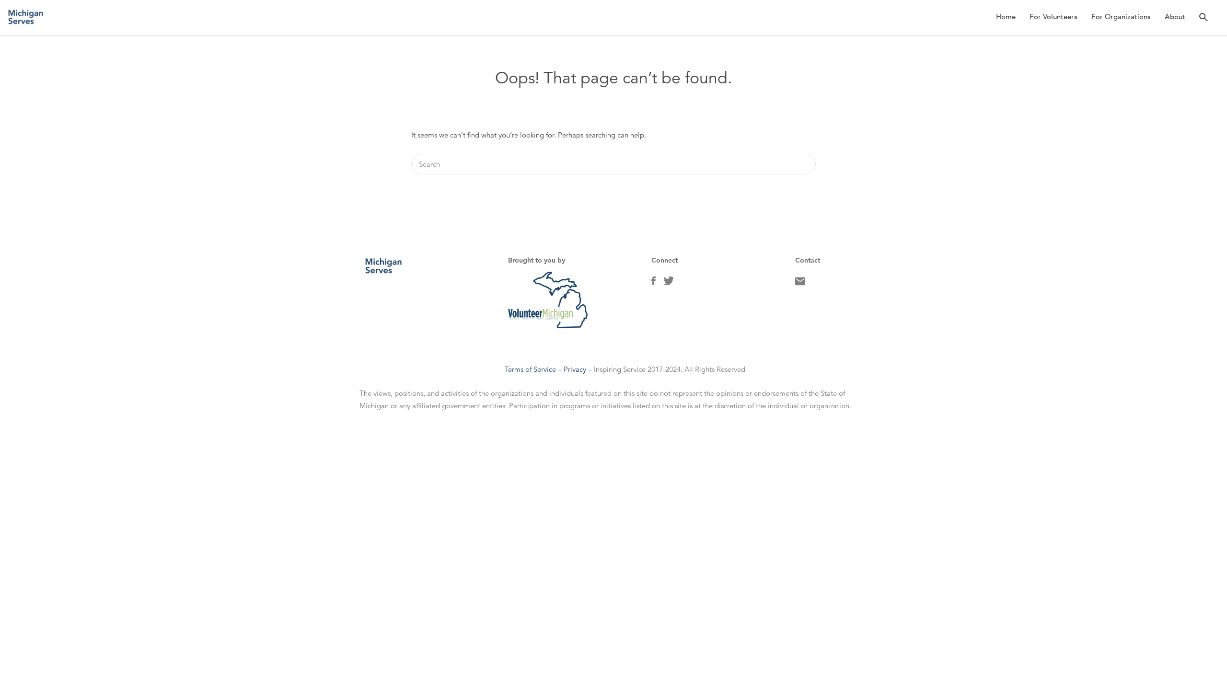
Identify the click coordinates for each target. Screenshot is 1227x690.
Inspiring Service (620, 369)
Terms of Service (530, 369)
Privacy (575, 369)
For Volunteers (1053, 16)
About (1175, 16)
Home (1006, 16)
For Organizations (1121, 16)
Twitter (668, 283)
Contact (800, 284)
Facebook (653, 283)
